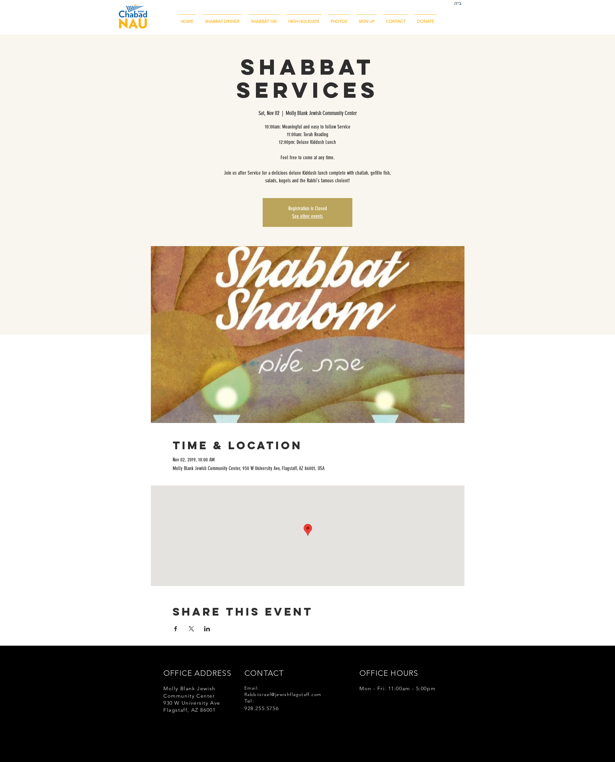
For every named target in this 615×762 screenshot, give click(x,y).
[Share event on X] (191, 628)
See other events (307, 216)
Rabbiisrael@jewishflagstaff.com (282, 694)
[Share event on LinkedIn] (207, 628)
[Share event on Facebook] (176, 628)
